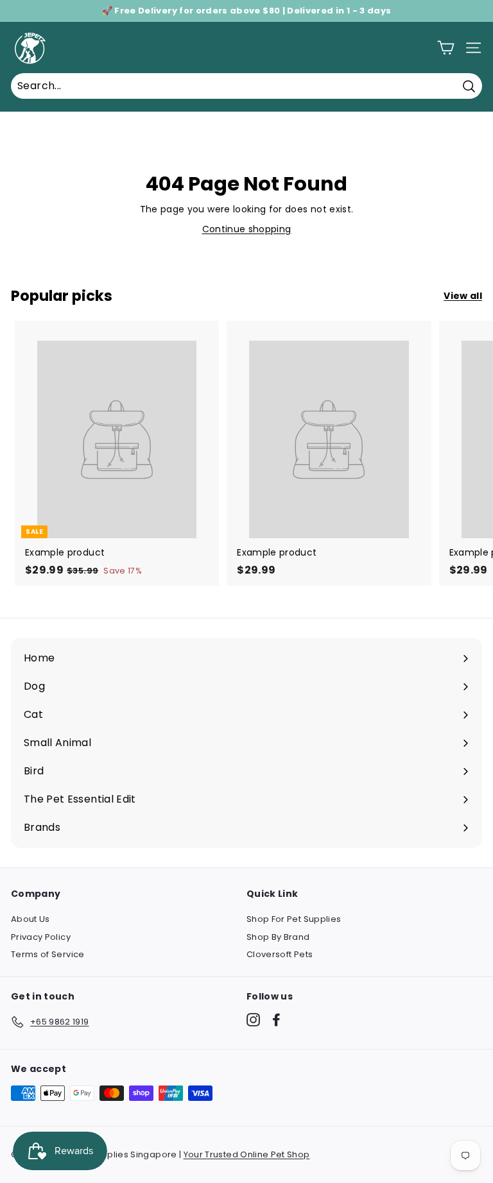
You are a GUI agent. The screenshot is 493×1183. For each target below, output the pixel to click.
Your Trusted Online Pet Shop (247, 1154)
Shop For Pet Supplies (293, 919)
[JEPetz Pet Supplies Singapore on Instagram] (253, 1019)
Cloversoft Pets (279, 954)
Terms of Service (48, 954)
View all (463, 295)
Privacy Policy (41, 937)
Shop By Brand (278, 937)
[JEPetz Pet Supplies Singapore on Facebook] (276, 1019)
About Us (30, 919)
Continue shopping (246, 229)
